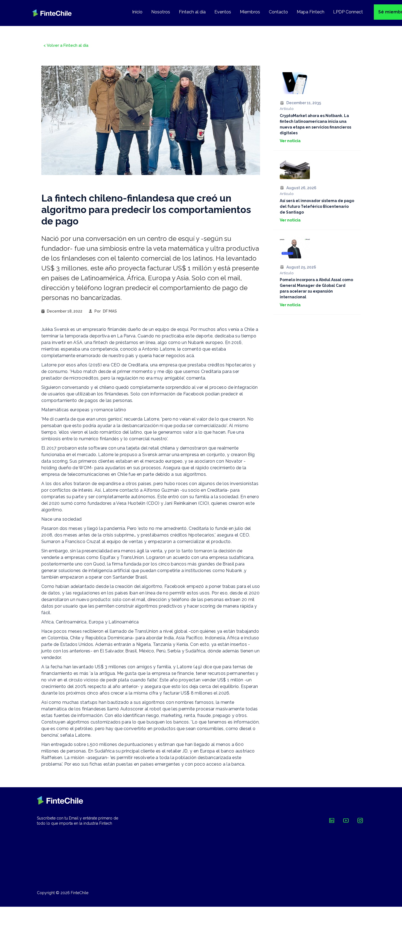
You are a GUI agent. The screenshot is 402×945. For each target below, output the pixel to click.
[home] (52, 13)
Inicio (137, 11)
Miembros (250, 11)
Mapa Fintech (310, 11)
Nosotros (160, 11)
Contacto (278, 11)
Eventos (222, 11)
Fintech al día (192, 11)
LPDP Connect (348, 11)
